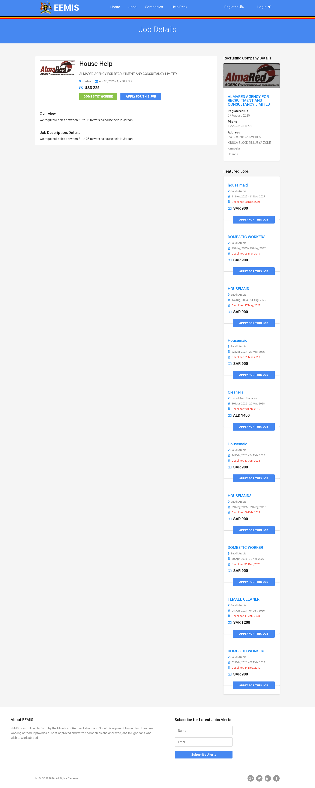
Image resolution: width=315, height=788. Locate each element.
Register (231, 7)
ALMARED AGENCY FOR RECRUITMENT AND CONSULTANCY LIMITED (249, 100)
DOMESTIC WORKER (245, 547)
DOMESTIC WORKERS (247, 237)
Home (115, 7)
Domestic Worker (98, 96)
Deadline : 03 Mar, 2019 (246, 253)
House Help (95, 63)
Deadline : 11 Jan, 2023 (246, 616)
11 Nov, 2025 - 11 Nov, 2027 (248, 196)
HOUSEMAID (238, 288)
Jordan (86, 81)
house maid (238, 185)
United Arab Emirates (244, 398)
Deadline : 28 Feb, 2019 (246, 408)
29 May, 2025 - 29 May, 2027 (249, 248)
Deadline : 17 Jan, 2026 (246, 460)
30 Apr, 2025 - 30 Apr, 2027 (248, 558)
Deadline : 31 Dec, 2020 (246, 564)
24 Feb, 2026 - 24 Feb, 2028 (248, 455)
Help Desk (179, 7)
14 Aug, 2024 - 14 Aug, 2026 (249, 300)
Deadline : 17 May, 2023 (246, 305)
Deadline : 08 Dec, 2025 (246, 201)
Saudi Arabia (238, 191)
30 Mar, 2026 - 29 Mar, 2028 (248, 403)
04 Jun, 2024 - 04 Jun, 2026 (248, 610)
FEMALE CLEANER (244, 599)
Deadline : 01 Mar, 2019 (246, 357)
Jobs (132, 7)
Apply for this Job (141, 96)
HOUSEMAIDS (240, 495)
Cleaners (235, 392)
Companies (154, 7)
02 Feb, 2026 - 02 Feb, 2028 (248, 662)
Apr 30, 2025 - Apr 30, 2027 (115, 81)
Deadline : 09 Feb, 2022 (246, 512)
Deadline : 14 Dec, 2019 (246, 667)
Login (262, 7)
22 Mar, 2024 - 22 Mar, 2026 (248, 351)
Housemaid (237, 340)
